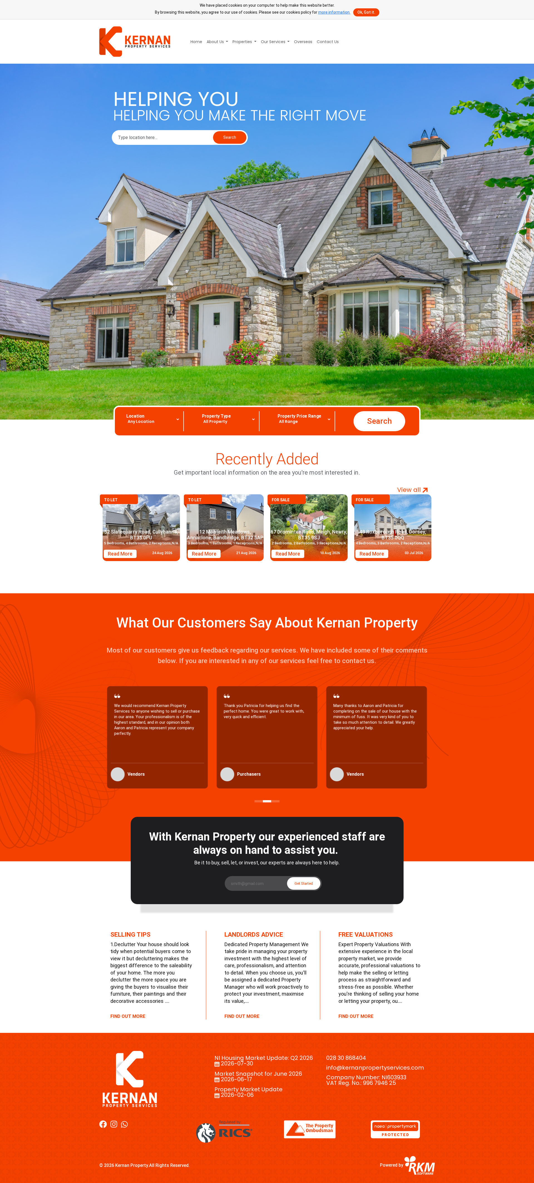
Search (229, 137)
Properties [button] (243, 41)
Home (196, 41)
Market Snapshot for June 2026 (258, 1074)
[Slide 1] (258, 801)
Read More (120, 554)
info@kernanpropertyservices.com (375, 1068)
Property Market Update (248, 1089)
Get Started (304, 883)
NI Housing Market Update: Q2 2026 (263, 1058)
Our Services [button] (273, 41)
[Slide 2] (267, 801)
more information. (334, 12)
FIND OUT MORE (127, 1016)
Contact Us (328, 41)
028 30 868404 (346, 1058)
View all (409, 490)
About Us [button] (216, 41)
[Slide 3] (275, 801)
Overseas (303, 41)
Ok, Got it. (366, 12)
